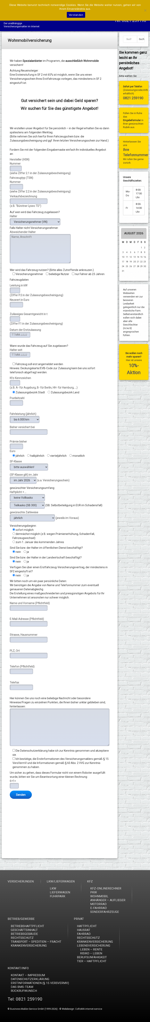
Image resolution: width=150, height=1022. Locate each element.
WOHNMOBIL (99, 896)
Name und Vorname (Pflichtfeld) (30, 603)
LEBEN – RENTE (91, 949)
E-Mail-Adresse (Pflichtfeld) (27, 618)
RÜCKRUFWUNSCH (24, 991)
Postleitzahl (17, 398)
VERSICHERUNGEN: (21, 881)
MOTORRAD (98, 904)
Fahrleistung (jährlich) (23, 413)
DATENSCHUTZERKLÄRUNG (30, 979)
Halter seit (16, 349)
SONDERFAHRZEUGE (104, 912)
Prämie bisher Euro (18, 446)
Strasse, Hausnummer (24, 634)
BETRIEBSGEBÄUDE (24, 934)
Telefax (14, 682)
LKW (53, 888)
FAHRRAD (84, 934)
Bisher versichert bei (22, 427)
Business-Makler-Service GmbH (27, 1009)
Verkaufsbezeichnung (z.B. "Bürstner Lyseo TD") (25, 201)
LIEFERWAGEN (60, 892)
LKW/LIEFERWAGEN (61, 881)
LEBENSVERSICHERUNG (93, 945)
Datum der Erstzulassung (25, 329)
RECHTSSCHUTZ (22, 938)
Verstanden (76, 14)
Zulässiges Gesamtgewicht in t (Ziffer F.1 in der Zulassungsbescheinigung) (36, 318)
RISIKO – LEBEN (91, 953)
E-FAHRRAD (98, 908)
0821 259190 (133, 98)
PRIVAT (79, 919)
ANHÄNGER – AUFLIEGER (107, 900)
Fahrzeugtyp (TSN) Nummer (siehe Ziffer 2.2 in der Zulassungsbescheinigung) (40, 184)
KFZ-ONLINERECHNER (105, 888)
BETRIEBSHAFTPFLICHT (27, 926)
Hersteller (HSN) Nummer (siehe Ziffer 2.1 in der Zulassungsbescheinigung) (40, 166)
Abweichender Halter (23, 232)
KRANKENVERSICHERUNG (29, 945)
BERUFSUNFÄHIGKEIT (92, 957)
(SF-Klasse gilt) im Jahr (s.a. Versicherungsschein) (40, 477)
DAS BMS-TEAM (22, 987)
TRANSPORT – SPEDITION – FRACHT (36, 941)
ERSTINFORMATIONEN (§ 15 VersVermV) (40, 983)
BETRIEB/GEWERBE (21, 919)
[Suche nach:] (130, 39)
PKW (93, 892)
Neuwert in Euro (19, 299)
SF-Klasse (16, 461)
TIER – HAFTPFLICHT (91, 961)
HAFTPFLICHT (87, 926)
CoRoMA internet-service (88, 1009)
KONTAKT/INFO (18, 968)
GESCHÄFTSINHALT (24, 930)
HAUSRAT (83, 930)
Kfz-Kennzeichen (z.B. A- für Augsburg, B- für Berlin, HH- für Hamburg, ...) (44, 382)
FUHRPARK (57, 896)
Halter (13, 216)
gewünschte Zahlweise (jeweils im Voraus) (44, 515)
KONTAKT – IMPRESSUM (28, 975)
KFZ (90, 881)
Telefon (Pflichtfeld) (22, 666)
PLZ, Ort (15, 650)
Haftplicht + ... (18, 492)
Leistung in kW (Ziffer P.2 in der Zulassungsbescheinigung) (36, 290)
